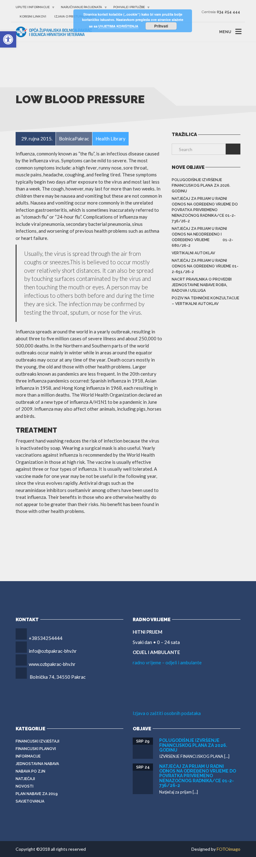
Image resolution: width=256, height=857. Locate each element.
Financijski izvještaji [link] (37, 741)
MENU (225, 32)
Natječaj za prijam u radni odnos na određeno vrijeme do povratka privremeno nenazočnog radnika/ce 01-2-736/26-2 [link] (205, 209)
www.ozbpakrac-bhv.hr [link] (52, 664)
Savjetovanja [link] (30, 801)
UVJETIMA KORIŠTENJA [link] (118, 26)
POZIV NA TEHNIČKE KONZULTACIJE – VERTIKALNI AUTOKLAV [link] (205, 301)
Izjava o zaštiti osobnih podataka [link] (167, 713)
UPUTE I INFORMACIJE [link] (33, 7)
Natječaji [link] (25, 779)
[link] (8, 39)
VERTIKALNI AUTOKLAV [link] (193, 253)
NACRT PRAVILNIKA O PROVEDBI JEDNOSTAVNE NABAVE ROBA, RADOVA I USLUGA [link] (202, 285)
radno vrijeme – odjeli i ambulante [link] (167, 662)
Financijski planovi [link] (36, 749)
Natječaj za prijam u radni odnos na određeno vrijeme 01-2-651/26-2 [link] (205, 266)
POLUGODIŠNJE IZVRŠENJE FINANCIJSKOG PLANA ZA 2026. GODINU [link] (201, 185)
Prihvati (161, 26)
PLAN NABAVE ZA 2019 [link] (37, 794)
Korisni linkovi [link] (33, 16)
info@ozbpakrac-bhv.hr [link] (53, 651)
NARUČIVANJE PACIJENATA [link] (81, 7)
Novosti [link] (24, 786)
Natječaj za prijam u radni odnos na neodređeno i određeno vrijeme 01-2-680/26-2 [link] (202, 237)
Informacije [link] (28, 756)
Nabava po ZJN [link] (30, 771)
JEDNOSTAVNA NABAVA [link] (37, 764)
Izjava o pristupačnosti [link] (74, 16)
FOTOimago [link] (228, 849)
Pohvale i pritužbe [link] (129, 7)
